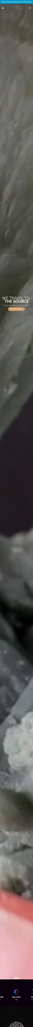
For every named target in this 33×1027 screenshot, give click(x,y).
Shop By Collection (16, 309)
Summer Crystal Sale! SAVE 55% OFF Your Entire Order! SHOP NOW (16, 2)
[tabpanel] (16, 492)
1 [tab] (16, 978)
